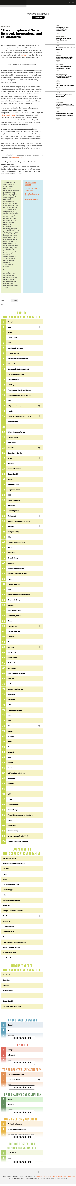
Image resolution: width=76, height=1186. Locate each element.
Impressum (39, 1176)
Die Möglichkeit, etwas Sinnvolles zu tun (63, 39)
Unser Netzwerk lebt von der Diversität (65, 48)
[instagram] (44, 1171)
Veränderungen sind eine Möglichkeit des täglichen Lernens (64, 115)
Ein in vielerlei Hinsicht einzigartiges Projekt (63, 67)
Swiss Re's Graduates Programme (32, 189)
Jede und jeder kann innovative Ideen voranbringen (62, 28)
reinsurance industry (8, 115)
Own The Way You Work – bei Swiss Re (64, 95)
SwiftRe (23, 55)
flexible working (16, 157)
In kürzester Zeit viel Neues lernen (65, 86)
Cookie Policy (71, 1176)
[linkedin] (40, 1171)
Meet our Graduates (31, 200)
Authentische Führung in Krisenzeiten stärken (64, 77)
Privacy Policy (62, 1176)
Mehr (58, 33)
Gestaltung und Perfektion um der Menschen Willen (64, 58)
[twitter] (35, 1171)
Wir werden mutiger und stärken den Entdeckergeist (65, 105)
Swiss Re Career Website (30, 183)
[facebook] (31, 1171)
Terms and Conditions (50, 1176)
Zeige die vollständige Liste (22, 1038)
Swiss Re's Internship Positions (32, 195)
